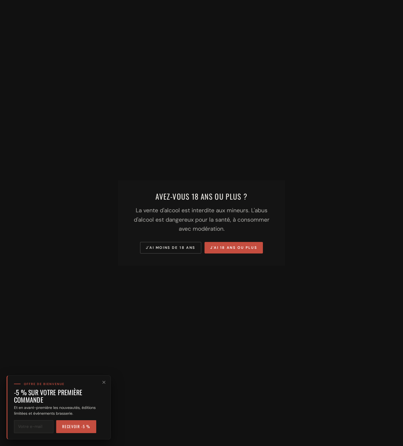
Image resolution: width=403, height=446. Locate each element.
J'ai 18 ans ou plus (233, 247)
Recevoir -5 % (76, 426)
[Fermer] (104, 382)
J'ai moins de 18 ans (170, 247)
